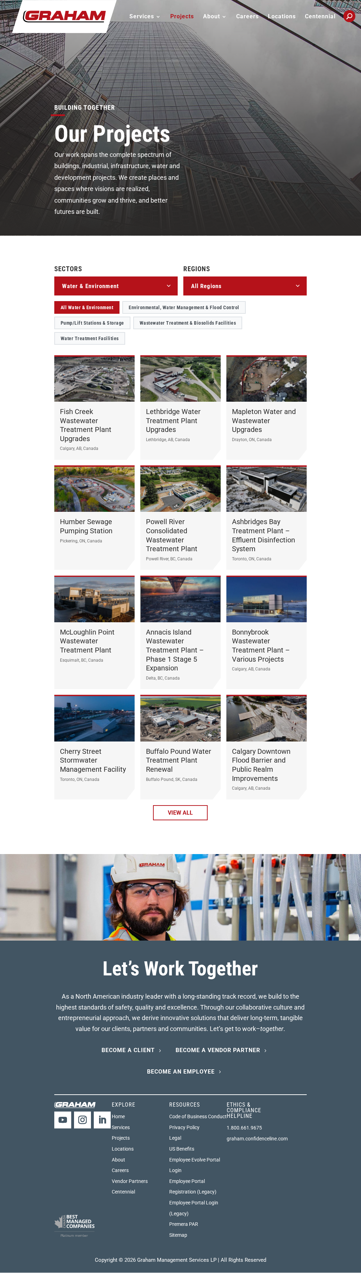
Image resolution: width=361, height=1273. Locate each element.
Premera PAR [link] (183, 1224)
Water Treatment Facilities (90, 338)
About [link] (118, 1160)
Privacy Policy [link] (184, 1127)
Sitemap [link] (178, 1235)
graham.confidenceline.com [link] (257, 1138)
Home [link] (118, 1116)
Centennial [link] (320, 17)
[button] (62, 1120)
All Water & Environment (87, 307)
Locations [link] (282, 17)
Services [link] (121, 1127)
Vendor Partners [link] (130, 1181)
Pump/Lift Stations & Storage (92, 323)
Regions (196, 269)
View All (180, 812)
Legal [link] (175, 1138)
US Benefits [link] (181, 1149)
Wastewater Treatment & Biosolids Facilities (188, 323)
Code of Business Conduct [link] (198, 1116)
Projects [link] (182, 17)
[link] (64, 16)
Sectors (68, 269)
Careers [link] (247, 17)
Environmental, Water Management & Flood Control (184, 307)
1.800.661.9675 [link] (244, 1128)
